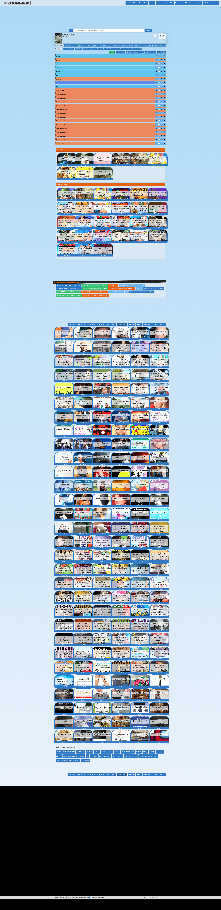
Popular (152, 2)
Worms (75, 45)
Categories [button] (161, 324)
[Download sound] (159, 56)
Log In (214, 2)
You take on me (60, 143)
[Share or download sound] (156, 56)
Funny (135, 2)
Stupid (57, 87)
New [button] (102, 324)
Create (180, 2)
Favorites (188, 2)
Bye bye (58, 60)
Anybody (58, 56)
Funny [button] (82, 324)
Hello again (59, 71)
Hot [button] (132, 324)
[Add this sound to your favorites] (164, 56)
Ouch (57, 83)
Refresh (122, 53)
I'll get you (58, 79)
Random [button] (123, 324)
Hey (57, 75)
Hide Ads (207, 3)
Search (129, 2)
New (172, 2)
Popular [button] (92, 324)
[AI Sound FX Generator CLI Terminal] (71, 897)
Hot (141, 2)
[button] (155, 35)
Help (195, 2)
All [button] (140, 324)
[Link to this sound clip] (161, 56)
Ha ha (57, 64)
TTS (167, 2)
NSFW (148, 324)
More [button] (199, 2)
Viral (146, 2)
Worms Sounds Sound (62, 94)
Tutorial (113, 52)
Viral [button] (73, 324)
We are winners (60, 90)
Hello (57, 68)
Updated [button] (112, 324)
